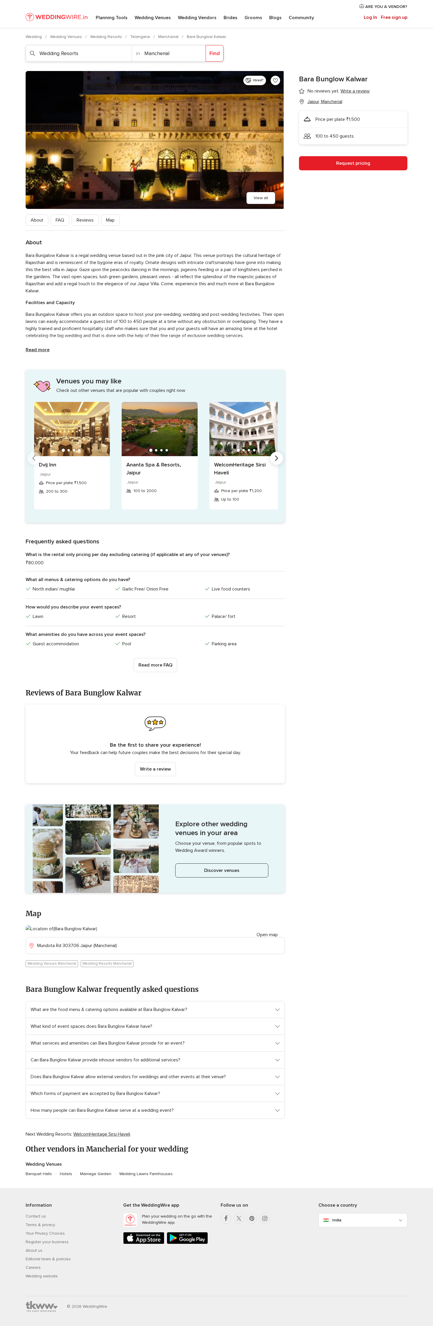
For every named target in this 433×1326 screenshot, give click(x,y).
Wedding (34, 36)
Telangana (140, 36)
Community (301, 18)
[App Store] (143, 1242)
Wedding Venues (153, 18)
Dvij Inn (47, 464)
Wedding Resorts (106, 36)
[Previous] (33, 458)
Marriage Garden (95, 1173)
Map (110, 220)
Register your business (47, 1241)
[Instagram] (265, 1218)
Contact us (36, 1216)
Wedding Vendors (197, 18)
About (37, 220)
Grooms (253, 18)
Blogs (275, 18)
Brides (230, 18)
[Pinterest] (252, 1218)
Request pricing (353, 163)
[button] (155, 744)
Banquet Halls (39, 1173)
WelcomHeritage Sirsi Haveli (240, 468)
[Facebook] (226, 1218)
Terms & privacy (40, 1224)
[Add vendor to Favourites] (275, 80)
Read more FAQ (155, 665)
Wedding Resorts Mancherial (107, 963)
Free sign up (394, 17)
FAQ (60, 220)
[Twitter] (239, 1218)
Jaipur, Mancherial (325, 102)
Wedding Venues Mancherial (51, 963)
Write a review (155, 769)
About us (34, 1250)
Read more (37, 350)
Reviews (85, 220)
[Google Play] (187, 1242)
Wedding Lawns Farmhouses (146, 1173)
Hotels (66, 1173)
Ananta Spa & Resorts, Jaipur (153, 468)
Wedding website (42, 1276)
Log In (370, 17)
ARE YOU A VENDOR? (385, 6)
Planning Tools (112, 18)
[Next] (276, 458)
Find (214, 53)
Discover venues (221, 870)
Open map (267, 935)
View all (261, 197)
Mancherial (169, 36)
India (336, 1220)
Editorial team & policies (48, 1258)
